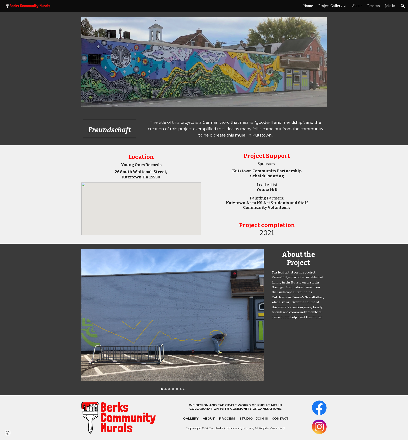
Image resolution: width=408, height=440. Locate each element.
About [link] (357, 6)
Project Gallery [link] (330, 6)
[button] (403, 6)
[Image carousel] (172, 319)
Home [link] (308, 6)
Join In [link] (390, 6)
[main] (109, 129)
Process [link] (373, 6)
